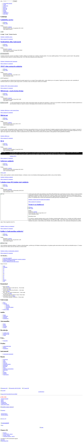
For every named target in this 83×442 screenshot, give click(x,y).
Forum (4, 6)
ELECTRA (5, 13)
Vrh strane (3, 439)
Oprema (4, 327)
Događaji (5, 326)
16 (3, 270)
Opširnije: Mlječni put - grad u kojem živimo (10, 110)
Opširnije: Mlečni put (5, 136)
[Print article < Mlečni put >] (5, 118)
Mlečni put (4, 115)
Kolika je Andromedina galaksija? (12, 231)
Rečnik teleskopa (4, 414)
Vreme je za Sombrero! (36, 204)
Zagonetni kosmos (7, 364)
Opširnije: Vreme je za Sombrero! (7, 226)
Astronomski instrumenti (8, 354)
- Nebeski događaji (4, 398)
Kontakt (4, 11)
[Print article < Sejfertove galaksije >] (5, 163)
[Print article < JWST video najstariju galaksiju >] (5, 69)
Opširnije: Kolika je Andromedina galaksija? (10, 251)
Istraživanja (5, 359)
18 (3, 273)
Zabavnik (5, 363)
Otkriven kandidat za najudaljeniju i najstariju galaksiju (14, 259)
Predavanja (5, 370)
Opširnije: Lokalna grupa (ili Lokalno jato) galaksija (39, 199)
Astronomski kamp (7, 346)
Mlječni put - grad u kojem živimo (12, 91)
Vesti (4, 360)
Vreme (4, 335)
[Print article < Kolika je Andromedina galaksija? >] (5, 234)
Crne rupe (8, 306)
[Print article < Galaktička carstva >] (5, 22)
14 (3, 268)
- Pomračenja (3, 402)
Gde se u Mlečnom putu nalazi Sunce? (11, 261)
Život (4, 302)
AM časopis (5, 5)
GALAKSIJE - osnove (8, 434)
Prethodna (5, 267)
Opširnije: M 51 (13, 156)
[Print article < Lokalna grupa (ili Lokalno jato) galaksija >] (5, 184)
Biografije (5, 366)
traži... (2, 1)
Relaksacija (5, 365)
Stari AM (5, 9)
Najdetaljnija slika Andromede (11, 42)
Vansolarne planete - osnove (9, 436)
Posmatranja (5, 348)
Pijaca (4, 367)
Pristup (4, 10)
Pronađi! (15, 1)
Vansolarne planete (9, 307)
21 (3, 276)
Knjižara (5, 373)
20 (3, 275)
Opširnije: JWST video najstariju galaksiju (9, 85)
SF (3, 371)
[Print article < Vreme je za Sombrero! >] (30, 207)
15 (3, 269)
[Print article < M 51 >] (5, 143)
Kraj (4, 281)
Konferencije (5, 318)
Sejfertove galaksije (7, 161)
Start (4, 266)
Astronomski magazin (7, 3)
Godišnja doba (6, 332)
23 (3, 278)
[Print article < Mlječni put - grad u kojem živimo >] (5, 93)
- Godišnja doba (4, 403)
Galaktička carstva (7, 20)
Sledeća (4, 280)
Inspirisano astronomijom (8, 368)
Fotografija (5, 340)
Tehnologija (5, 316)
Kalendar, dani (6, 334)
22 (3, 277)
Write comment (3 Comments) (7, 63)
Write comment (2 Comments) (7, 88)
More (8, 286)
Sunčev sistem (6, 309)
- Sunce (2, 399)
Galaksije (10, 27)
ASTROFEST (41, 391)
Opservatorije (6, 374)
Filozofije (5, 317)
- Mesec (2, 401)
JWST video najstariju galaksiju (11, 66)
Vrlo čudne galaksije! (7, 258)
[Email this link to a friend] (5, 23)
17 (3, 271)
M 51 (2, 141)
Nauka (4, 315)
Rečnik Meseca (4, 413)
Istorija (4, 325)
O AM (4, 4)
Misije (4, 324)
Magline (7, 304)
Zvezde (7, 308)
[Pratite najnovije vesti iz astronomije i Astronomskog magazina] (41, 427)
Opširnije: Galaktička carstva (6, 36)
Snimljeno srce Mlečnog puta (9, 260)
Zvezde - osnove (6, 435)
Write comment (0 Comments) (7, 39)
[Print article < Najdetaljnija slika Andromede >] (5, 44)
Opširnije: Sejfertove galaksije (7, 177)
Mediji (4, 361)
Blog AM (5, 8)
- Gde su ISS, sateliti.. (5, 404)
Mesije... (5, 347)
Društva (4, 372)
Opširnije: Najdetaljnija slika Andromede (9, 61)
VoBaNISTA (5, 12)
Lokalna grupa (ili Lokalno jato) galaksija (14, 182)
